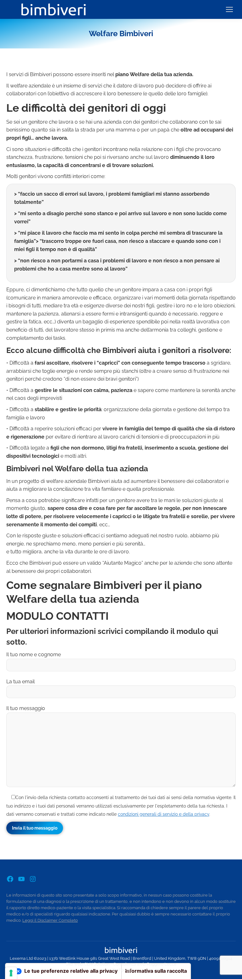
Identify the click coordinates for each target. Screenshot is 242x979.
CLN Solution (97, 964)
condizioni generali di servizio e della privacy (163, 814)
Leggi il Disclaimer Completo (50, 920)
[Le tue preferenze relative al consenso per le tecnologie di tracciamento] (11, 973)
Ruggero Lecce (161, 964)
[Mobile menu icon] (229, 9)
